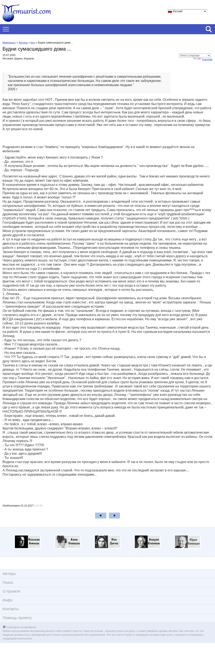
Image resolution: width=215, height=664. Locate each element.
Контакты (11, 609)
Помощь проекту (17, 618)
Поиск (8, 582)
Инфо (8, 600)
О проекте (11, 591)
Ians (32, 42)
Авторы (23, 42)
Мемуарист (9, 42)
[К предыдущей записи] (100, 515)
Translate (207, 59)
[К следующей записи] (114, 515)
